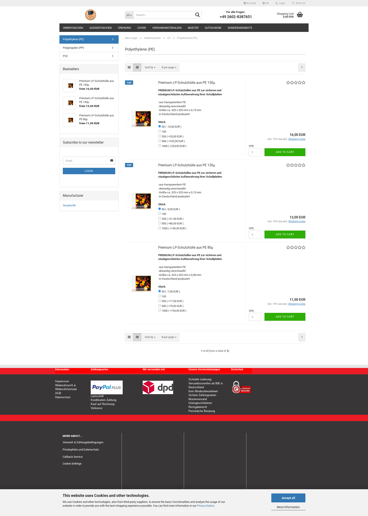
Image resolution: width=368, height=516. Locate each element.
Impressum (62, 381)
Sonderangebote (240, 27)
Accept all (288, 498)
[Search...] (198, 15)
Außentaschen (100, 27)
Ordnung (124, 27)
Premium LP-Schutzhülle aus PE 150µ (186, 83)
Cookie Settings (72, 463)
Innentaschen (73, 27)
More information (288, 507)
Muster (193, 27)
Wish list (299, 3)
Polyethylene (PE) (73, 39)
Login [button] (281, 3)
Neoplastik (69, 205)
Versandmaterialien (166, 27)
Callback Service (73, 456)
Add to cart (285, 152)
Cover (141, 27)
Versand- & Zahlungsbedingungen (83, 442)
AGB (58, 393)
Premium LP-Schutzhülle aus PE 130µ (186, 165)
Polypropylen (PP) (73, 47)
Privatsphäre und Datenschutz (81, 449)
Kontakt (251, 3)
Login (89, 171)
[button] (265, 3)
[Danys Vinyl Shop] (91, 14)
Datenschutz (63, 397)
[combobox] (150, 67)
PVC (65, 56)
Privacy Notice (205, 505)
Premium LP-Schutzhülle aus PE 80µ (185, 247)
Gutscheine (213, 27)
